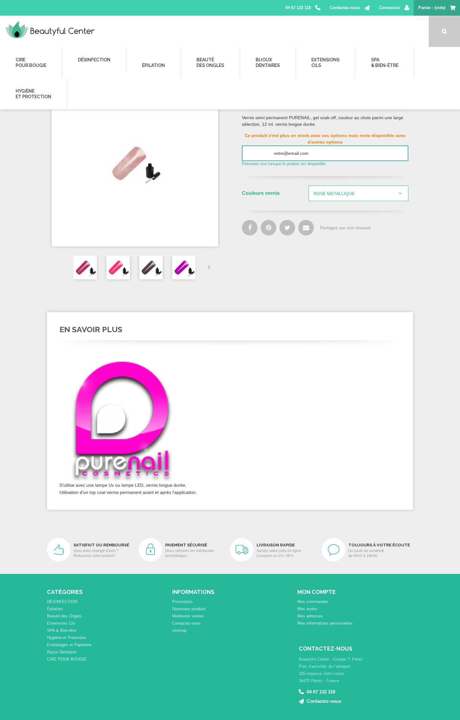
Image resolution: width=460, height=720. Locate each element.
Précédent (66, 267)
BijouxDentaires (268, 62)
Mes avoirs (307, 608)
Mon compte (316, 592)
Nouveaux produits (189, 608)
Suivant (203, 267)
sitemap (179, 630)
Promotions (182, 601)
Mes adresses (310, 616)
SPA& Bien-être (384, 62)
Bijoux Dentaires (62, 652)
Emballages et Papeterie (69, 644)
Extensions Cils (61, 623)
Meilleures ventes (188, 616)
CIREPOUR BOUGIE (31, 62)
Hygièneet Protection (33, 94)
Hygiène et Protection (66, 637)
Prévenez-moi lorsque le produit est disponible (283, 163)
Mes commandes (313, 601)
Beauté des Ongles (64, 616)
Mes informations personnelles (325, 623)
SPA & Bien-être (61, 630)
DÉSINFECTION (94, 59)
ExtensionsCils (325, 62)
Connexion (389, 7)
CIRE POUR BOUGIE (67, 659)
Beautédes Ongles (210, 62)
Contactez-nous (345, 7)
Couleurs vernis (261, 193)
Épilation (153, 65)
